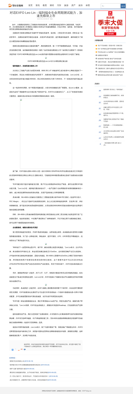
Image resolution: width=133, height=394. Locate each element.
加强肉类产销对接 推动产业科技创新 (109, 58)
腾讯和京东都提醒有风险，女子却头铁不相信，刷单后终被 (29, 372)
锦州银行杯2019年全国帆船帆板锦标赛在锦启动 (25, 365)
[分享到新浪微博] (19, 350)
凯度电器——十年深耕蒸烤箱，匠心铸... (113, 126)
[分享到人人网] (25, 350)
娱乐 (81, 5)
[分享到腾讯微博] (22, 350)
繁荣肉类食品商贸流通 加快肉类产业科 (110, 75)
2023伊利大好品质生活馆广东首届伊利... (113, 132)
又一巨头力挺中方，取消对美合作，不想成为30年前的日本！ (29, 376)
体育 (88, 5)
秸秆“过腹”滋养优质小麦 (18, 369)
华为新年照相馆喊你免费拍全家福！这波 (111, 65)
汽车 (59, 5)
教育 (45, 5)
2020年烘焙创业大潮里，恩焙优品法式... (113, 102)
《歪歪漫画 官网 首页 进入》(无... (112, 144)
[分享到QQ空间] (16, 350)
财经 (52, 5)
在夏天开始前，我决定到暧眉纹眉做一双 (111, 62)
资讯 (38, 5)
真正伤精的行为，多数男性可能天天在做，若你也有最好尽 (29, 380)
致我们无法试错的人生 (17, 361)
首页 (30, 5)
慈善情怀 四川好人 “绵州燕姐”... (113, 89)
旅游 (66, 5)
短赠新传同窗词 (103, 55)
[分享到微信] (28, 350)
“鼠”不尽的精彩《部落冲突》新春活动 (110, 45)
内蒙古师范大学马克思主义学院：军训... (112, 108)
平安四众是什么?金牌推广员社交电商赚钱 (111, 52)
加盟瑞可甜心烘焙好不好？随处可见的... (113, 120)
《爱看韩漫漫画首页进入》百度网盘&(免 (111, 72)
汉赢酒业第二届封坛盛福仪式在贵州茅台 (111, 68)
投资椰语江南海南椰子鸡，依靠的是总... (113, 96)
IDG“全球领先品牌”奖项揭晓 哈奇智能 (110, 49)
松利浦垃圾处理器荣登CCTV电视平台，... (113, 114)
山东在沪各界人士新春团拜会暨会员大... (113, 138)
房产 (73, 5)
